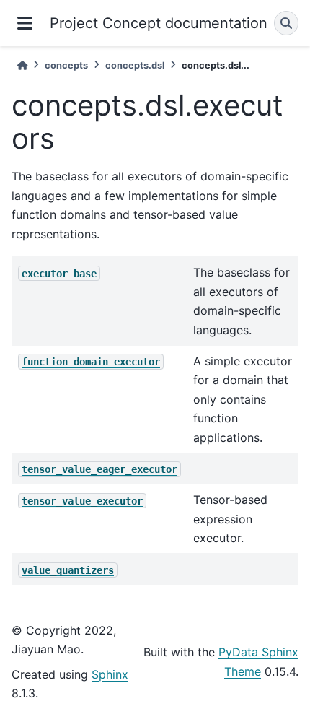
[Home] (22, 65)
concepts (66, 65)
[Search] (286, 23)
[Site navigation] (25, 23)
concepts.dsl (134, 65)
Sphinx (110, 674)
